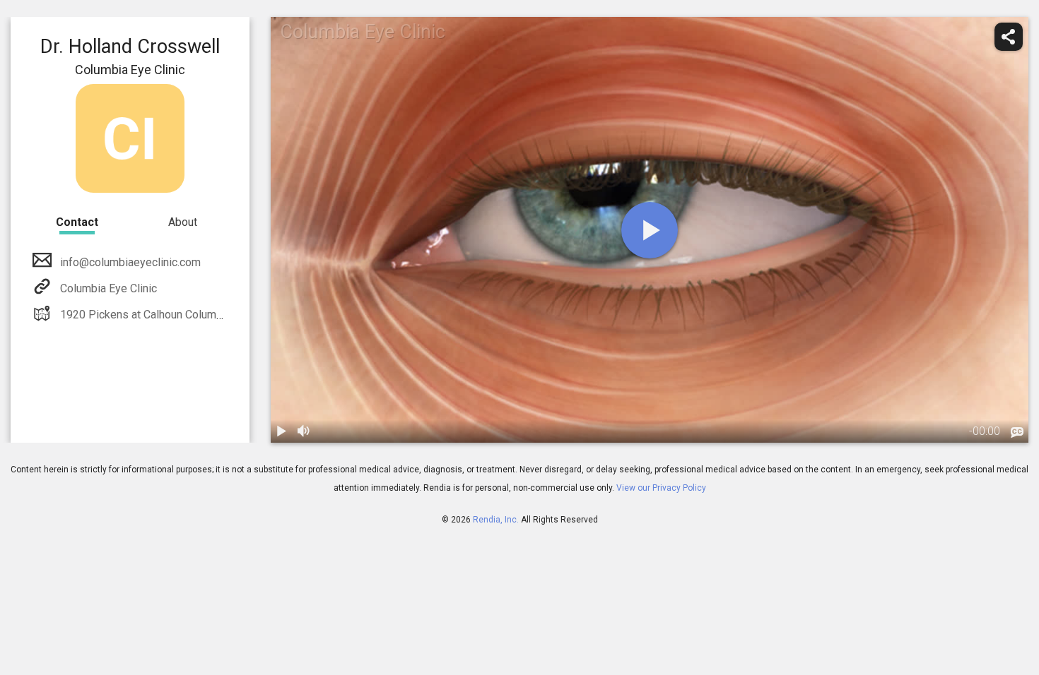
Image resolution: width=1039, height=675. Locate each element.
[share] (1008, 37)
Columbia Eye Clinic (108, 288)
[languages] (1017, 433)
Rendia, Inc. (496, 520)
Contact (77, 222)
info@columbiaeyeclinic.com (130, 262)
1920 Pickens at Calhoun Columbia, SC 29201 (172, 314)
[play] (649, 230)
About (182, 222)
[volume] (304, 431)
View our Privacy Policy (661, 488)
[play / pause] (282, 431)
